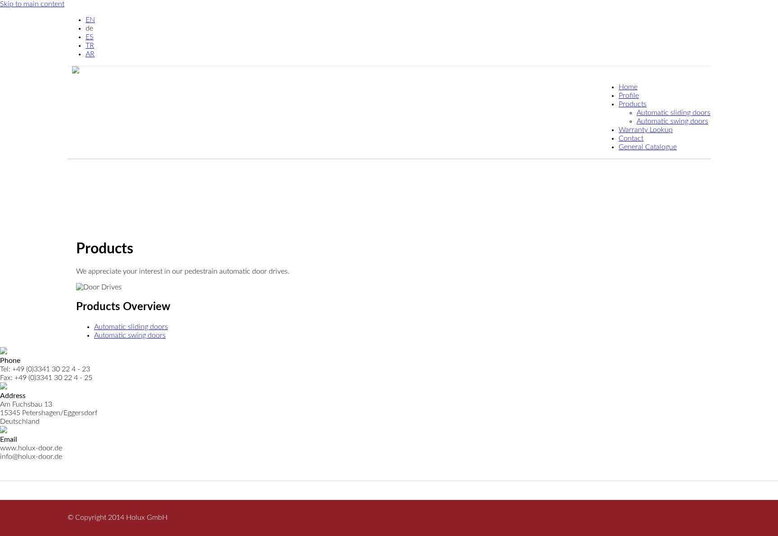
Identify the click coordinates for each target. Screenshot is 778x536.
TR (90, 45)
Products (633, 104)
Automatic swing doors (672, 121)
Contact (631, 138)
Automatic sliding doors (673, 112)
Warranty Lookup (646, 129)
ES (90, 37)
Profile (629, 95)
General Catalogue (648, 147)
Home (628, 87)
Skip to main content (32, 4)
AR (90, 54)
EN (90, 19)
